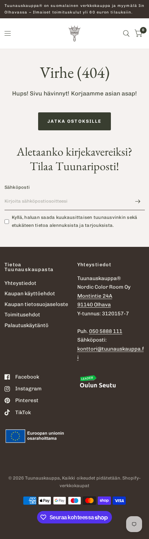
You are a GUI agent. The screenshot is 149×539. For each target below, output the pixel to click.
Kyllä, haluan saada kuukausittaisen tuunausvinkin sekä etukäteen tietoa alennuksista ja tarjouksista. (75, 221)
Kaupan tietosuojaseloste (36, 304)
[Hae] (126, 33)
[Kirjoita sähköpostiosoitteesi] (138, 201)
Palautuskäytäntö (27, 325)
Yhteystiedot (20, 283)
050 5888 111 (105, 331)
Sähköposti (17, 187)
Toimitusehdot (22, 315)
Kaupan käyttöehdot (30, 293)
